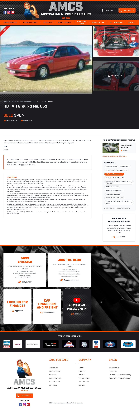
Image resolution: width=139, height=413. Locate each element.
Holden (12, 101)
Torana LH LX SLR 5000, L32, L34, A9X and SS (119, 202)
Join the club (84, 382)
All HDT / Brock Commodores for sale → (115, 156)
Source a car (98, 22)
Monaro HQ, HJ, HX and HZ (114, 190)
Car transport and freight (120, 378)
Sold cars (81, 22)
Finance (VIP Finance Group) (120, 375)
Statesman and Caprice (113, 194)
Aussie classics (30, 22)
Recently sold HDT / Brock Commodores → (117, 208)
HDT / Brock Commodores (26, 101)
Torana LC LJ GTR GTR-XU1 (115, 198)
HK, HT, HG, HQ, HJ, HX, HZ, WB (115, 177)
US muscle (47, 22)
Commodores (125, 166)
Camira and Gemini (111, 166)
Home (5, 101)
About (81, 368)
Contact (132, 22)
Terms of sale (84, 378)
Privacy (82, 375)
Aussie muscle (10, 22)
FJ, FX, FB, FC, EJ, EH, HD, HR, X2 (116, 170)
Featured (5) (6, 91)
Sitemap (82, 385)
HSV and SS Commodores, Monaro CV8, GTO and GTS (119, 182)
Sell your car (115, 22)
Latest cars (53, 368)
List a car (113, 371)
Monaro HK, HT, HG (112, 187)
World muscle (64, 22)
